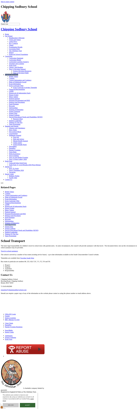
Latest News (13, 41)
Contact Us (8, 179)
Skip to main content (7, 2)
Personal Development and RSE (19, 100)
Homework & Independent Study (20, 93)
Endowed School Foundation (18, 54)
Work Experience (14, 154)
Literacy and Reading (16, 67)
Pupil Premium (14, 104)
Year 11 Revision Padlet (21, 73)
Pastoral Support (14, 98)
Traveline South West (27, 258)
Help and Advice (18, 139)
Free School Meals (15, 132)
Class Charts (9, 323)
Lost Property (13, 133)
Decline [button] (11, 405)
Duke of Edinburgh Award (17, 82)
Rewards (12, 106)
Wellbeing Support (15, 135)
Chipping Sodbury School (19, 29)
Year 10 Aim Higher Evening (18, 157)
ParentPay (12, 148)
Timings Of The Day (16, 122)
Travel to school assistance (9, 251)
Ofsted (11, 45)
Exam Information (15, 84)
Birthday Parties (14, 176)
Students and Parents (11, 126)
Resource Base (18, 119)
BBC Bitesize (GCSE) (12, 320)
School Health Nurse (20, 144)
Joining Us (8, 167)
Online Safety (17, 143)
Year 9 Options (14, 156)
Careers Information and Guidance (20, 80)
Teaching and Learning (16, 64)
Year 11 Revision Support (17, 69)
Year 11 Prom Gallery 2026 (18, 159)
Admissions (9, 336)
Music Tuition (13, 97)
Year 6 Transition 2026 (16, 170)
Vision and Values (15, 40)
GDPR (11, 91)
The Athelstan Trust (15, 51)
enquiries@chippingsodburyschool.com (13, 290)
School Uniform (14, 115)
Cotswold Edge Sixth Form (18, 163)
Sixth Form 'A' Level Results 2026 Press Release (25, 165)
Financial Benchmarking (17, 89)
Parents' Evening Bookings (13, 327)
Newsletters (13, 146)
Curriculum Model (15, 60)
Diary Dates (13, 130)
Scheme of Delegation (16, 110)
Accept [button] (27, 405)
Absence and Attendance (17, 128)
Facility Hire (13, 178)
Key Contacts (13, 43)
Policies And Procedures (17, 102)
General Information (11, 75)
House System (13, 95)
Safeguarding (13, 108)
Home (7, 34)
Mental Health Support (20, 141)
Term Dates (13, 152)
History (11, 52)
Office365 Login (10, 314)
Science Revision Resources (22, 71)
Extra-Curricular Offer (16, 86)
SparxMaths (9, 330)
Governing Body (14, 49)
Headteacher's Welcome (16, 38)
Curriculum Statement (16, 58)
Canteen (11, 78)
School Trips (13, 113)
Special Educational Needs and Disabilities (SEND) (26, 117)
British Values (13, 76)
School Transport (14, 111)
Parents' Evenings (14, 150)
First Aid (16, 137)
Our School (8, 36)
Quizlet (7, 316)
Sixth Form (12, 65)
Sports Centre (9, 174)
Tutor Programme (14, 124)
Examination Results (15, 47)
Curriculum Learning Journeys (19, 62)
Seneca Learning (10, 318)
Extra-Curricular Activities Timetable (25, 87)
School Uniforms (10, 337)
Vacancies (12, 172)
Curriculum (8, 56)
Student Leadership (15, 121)
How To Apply (14, 168)
